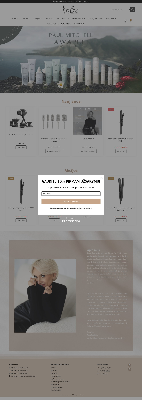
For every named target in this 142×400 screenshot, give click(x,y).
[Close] (101, 178)
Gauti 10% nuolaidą (71, 201)
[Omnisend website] (71, 220)
